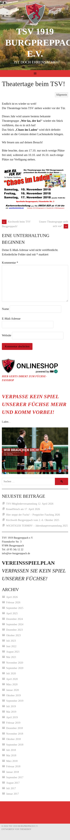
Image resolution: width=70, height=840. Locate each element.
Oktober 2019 (13, 695)
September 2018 (14, 744)
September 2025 (14, 608)
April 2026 (12, 597)
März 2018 (12, 761)
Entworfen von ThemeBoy (16, 829)
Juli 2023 (11, 640)
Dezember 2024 (14, 619)
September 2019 (14, 700)
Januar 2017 (12, 793)
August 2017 (13, 782)
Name (5, 308)
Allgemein (61, 94)
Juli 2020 (11, 673)
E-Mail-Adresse (11, 318)
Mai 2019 (11, 711)
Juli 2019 (11, 706)
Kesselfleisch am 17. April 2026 (23, 509)
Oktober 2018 (13, 739)
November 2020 (14, 662)
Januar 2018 (12, 772)
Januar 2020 (12, 690)
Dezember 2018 (14, 728)
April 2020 (12, 679)
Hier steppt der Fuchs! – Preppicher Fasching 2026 (33, 514)
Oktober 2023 (13, 635)
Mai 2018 (11, 755)
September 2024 (14, 624)
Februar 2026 (13, 602)
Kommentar (10, 262)
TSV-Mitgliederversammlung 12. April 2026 (29, 503)
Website (6, 335)
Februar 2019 (13, 722)
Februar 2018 (13, 766)
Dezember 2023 (14, 629)
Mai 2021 (11, 657)
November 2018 (14, 733)
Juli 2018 (11, 750)
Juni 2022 (11, 646)
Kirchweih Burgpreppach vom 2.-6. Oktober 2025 (32, 520)
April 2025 (12, 613)
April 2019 (12, 717)
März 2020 (12, 684)
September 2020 (14, 668)
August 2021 (13, 651)
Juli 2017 (11, 788)
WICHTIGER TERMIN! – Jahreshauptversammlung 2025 (37, 525)
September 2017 (14, 777)
